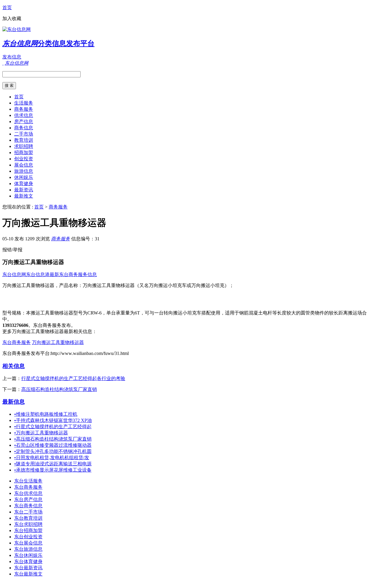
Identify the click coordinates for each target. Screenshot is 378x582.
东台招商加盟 (28, 530)
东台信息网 (14, 274)
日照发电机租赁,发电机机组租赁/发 (51, 457)
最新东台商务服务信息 (73, 274)
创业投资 (23, 158)
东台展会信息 (28, 542)
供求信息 (23, 115)
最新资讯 (23, 189)
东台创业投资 (28, 536)
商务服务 (23, 109)
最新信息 (13, 402)
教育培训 (23, 140)
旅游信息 (23, 171)
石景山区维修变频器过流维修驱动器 (53, 445)
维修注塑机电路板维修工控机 (45, 414)
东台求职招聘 (28, 524)
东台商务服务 (16, 342)
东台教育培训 (28, 518)
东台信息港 (38, 274)
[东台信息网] (16, 29)
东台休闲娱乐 (28, 555)
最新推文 (23, 195)
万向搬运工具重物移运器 (58, 342)
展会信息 (23, 164)
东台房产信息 (28, 499)
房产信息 (23, 121)
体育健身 (23, 183)
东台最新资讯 (28, 567)
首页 (7, 7)
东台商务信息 (28, 505)
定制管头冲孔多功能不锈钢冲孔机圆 (53, 451)
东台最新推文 (28, 573)
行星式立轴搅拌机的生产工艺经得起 (53, 426)
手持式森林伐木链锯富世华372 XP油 (53, 420)
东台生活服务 (28, 480)
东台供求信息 (28, 493)
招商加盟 (23, 152)
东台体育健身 (28, 561)
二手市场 (23, 133)
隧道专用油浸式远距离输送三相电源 (53, 463)
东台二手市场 (28, 511)
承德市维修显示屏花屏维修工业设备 (53, 469)
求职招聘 (23, 146)
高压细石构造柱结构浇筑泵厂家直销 (59, 389)
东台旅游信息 (28, 549)
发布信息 (11, 56)
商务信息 (23, 127)
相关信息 (13, 366)
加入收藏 (11, 18)
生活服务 (23, 102)
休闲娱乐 (23, 177)
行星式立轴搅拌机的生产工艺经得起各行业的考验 (73, 378)
